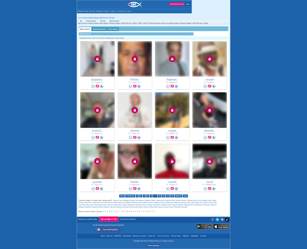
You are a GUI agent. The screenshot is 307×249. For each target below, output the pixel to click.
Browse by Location (139, 236)
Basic (85, 29)
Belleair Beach (137, 202)
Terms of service (163, 236)
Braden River (189, 205)
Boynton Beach (178, 205)
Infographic (194, 236)
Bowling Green (166, 205)
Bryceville (154, 207)
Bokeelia (131, 205)
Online (106, 11)
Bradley (81, 207)
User (113, 29)
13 (168, 196)
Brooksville (134, 207)
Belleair (128, 202)
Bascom (197, 200)
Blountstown (103, 205)
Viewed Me (99, 11)
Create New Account (177, 4)
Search (113, 11)
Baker (132, 200)
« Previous (130, 196)
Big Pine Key (208, 202)
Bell (106, 202)
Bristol (113, 207)
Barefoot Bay (169, 200)
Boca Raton (123, 205)
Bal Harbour (140, 200)
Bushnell (184, 207)
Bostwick (157, 205)
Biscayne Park (92, 205)
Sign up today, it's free (109, 219)
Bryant (147, 207)
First (122, 196)
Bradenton (198, 205)
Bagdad (126, 200)
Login (187, 4)
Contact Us (151, 236)
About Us (109, 236)
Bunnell (177, 207)
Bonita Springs (147, 205)
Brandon (88, 207)
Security (203, 236)
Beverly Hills (186, 202)
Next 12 (178, 196)
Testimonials (126, 236)
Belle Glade (113, 202)
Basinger (204, 200)
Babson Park (117, 200)
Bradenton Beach (209, 205)
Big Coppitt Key (197, 202)
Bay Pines (88, 202)
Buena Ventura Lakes (166, 207)
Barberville (160, 200)
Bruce (141, 207)
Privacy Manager (153, 245)
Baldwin (148, 200)
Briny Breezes (104, 207)
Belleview (170, 202)
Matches (92, 11)
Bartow (190, 200)
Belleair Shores (160, 202)
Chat (128, 11)
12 (163, 196)
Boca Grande (113, 205)
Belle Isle (121, 202)
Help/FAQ (117, 236)
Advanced (99, 29)
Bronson (119, 207)
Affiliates (186, 236)
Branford (95, 207)
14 (172, 196)
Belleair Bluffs (148, 202)
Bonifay (138, 205)
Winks (86, 11)
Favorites (121, 11)
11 (159, 196)
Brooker (126, 207)
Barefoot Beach (181, 200)
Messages (80, 11)
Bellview (177, 202)
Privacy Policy (176, 236)
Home (103, 236)
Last (185, 196)
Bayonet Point (98, 202)
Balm (153, 200)
